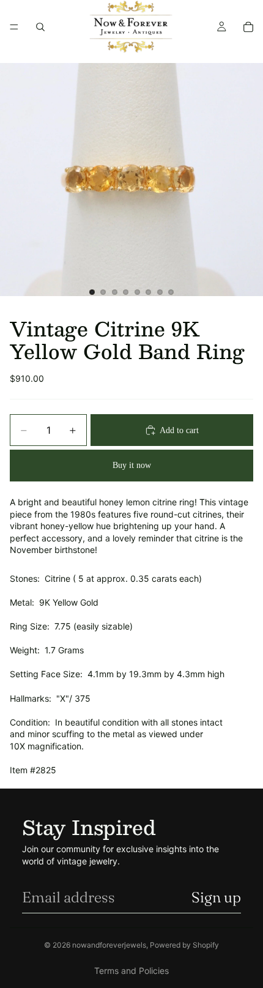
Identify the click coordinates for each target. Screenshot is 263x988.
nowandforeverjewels (109, 944)
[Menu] (14, 27)
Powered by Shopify (184, 944)
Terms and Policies (131, 970)
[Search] (40, 26)
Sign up (216, 897)
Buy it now (132, 465)
